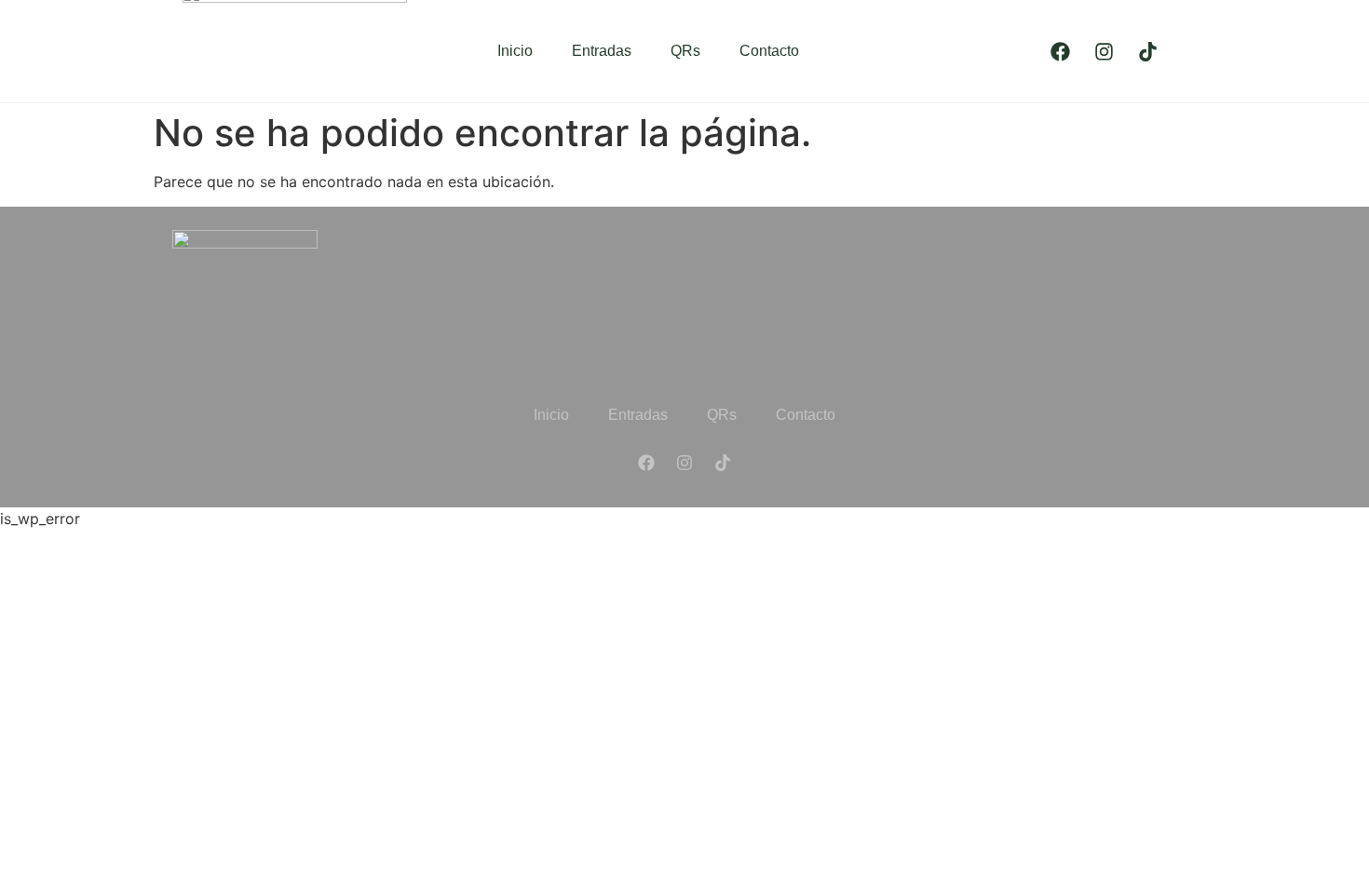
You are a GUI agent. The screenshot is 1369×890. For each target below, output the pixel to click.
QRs (685, 51)
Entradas (601, 51)
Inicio (515, 51)
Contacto (769, 51)
